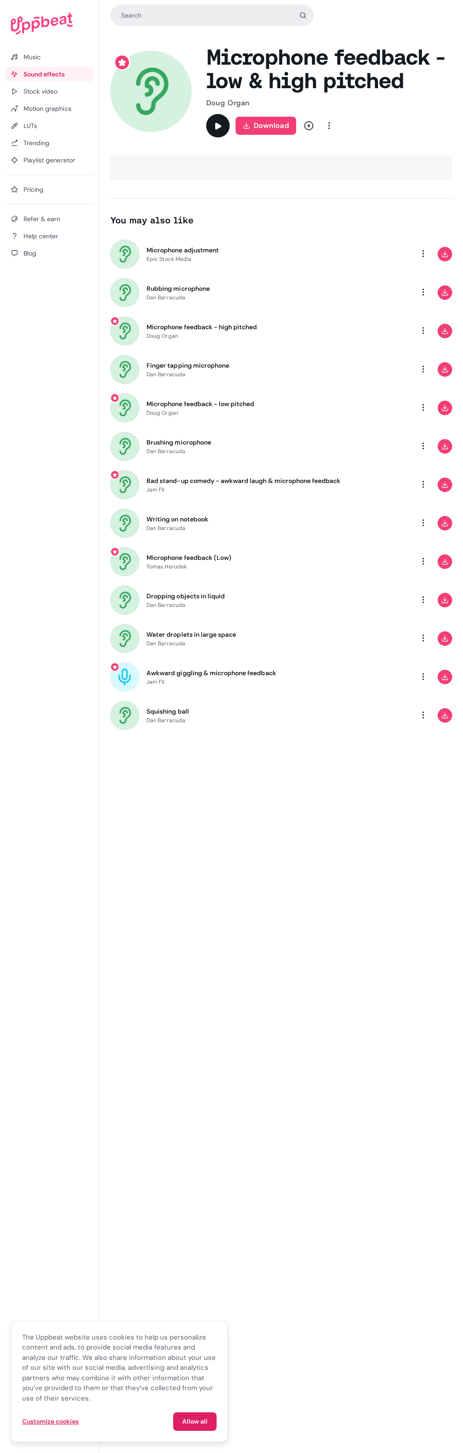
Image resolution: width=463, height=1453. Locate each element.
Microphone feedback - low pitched (200, 404)
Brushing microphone (178, 442)
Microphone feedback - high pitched (201, 327)
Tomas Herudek (166, 566)
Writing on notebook (177, 519)
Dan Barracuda (165, 297)
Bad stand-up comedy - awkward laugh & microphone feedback (243, 481)
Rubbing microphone (178, 288)
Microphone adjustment (182, 250)
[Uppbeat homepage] (49, 23)
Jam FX (155, 489)
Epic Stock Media (168, 259)
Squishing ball (167, 711)
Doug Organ (228, 103)
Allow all (195, 1421)
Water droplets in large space (191, 634)
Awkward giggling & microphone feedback (211, 673)
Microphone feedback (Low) (189, 558)
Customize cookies (50, 1421)
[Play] (218, 125)
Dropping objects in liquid (185, 596)
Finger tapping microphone (187, 365)
